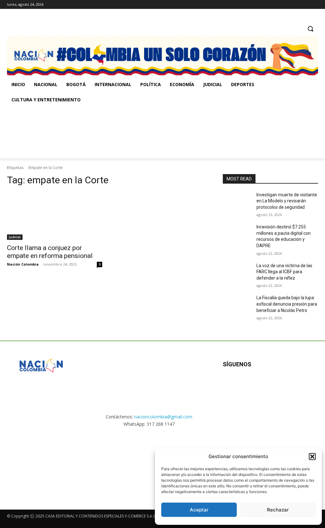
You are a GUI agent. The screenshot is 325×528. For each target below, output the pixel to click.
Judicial (15, 237)
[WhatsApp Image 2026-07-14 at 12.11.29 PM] (44, 132)
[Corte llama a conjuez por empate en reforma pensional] (54, 216)
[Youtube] (291, 385)
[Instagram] (297, 4)
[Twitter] (314, 4)
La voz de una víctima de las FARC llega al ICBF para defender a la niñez (284, 272)
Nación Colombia (23, 264)
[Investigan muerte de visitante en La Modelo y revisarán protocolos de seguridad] (237, 202)
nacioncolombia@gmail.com (163, 417)
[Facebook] (288, 4)
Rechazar (278, 510)
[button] (312, 456)
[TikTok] (305, 4)
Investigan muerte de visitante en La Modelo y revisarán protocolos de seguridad (286, 201)
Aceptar (199, 510)
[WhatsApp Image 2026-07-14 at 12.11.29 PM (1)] (41, 462)
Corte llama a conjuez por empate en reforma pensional (50, 252)
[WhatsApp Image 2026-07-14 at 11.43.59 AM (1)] (131, 132)
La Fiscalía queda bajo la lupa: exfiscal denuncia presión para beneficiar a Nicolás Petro (286, 304)
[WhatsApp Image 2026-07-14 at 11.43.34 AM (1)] (217, 132)
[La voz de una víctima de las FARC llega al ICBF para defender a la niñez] (237, 273)
